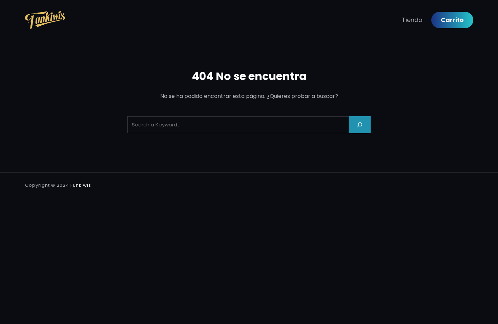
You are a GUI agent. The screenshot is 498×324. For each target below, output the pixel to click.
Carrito (452, 20)
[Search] (360, 124)
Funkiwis (80, 185)
